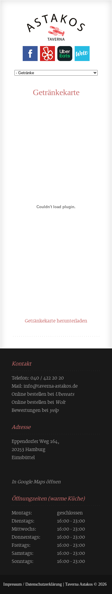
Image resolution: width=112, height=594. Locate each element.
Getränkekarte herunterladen (56, 320)
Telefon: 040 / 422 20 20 (38, 377)
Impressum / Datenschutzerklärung (32, 584)
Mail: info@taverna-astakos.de (45, 385)
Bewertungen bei (35, 409)
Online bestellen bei (43, 393)
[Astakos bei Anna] (56, 36)
